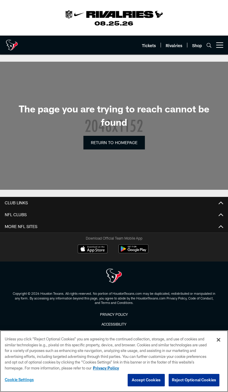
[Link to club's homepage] (12, 42)
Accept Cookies (146, 379)
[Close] (218, 339)
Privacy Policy (114, 314)
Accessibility (114, 324)
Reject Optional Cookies (194, 379)
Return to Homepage (114, 142)
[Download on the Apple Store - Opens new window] (92, 250)
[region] (114, 361)
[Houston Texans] (114, 276)
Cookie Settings (19, 379)
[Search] (209, 45)
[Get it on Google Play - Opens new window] (133, 252)
